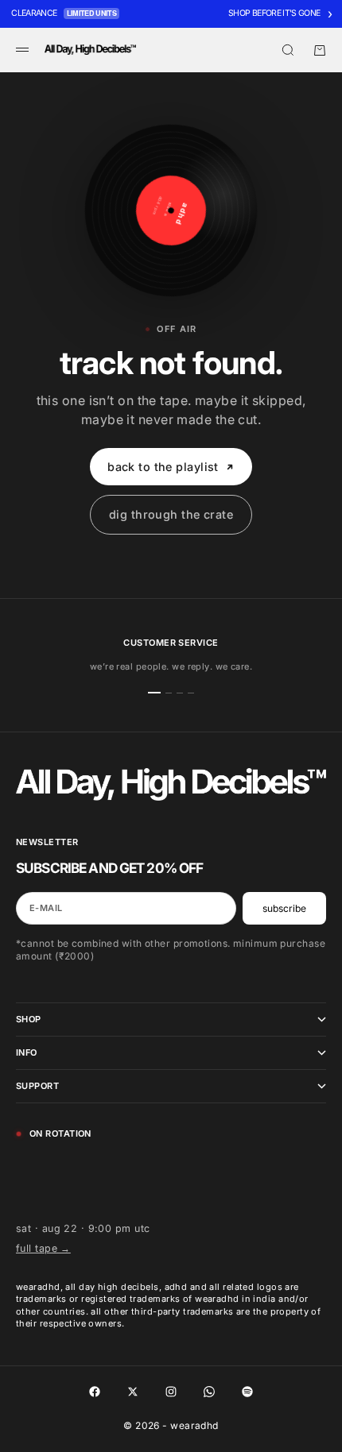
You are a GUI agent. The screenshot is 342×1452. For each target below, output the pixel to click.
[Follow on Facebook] (94, 1391)
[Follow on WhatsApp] (209, 1391)
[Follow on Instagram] (171, 1391)
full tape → (43, 1248)
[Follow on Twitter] (132, 1391)
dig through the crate (171, 514)
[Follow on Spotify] (247, 1391)
